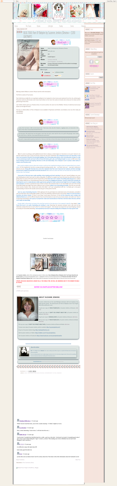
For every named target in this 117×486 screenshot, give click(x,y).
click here (67, 324)
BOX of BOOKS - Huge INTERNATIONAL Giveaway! (94, 89)
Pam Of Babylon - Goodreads (55, 61)
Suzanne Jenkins (52, 59)
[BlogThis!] (31, 371)
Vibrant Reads (90, 136)
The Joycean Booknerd (92, 145)
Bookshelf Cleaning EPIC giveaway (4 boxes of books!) (95, 105)
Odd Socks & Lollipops (92, 126)
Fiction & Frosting (90, 139)
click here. (75, 317)
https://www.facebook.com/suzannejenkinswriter (49, 335)
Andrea (100, 39)
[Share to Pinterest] (35, 371)
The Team (28, 26)
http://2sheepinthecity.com (42, 330)
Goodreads (51, 361)
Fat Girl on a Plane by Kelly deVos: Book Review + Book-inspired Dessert (93, 142)
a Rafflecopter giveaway (22, 291)
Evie (95, 39)
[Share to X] (32, 371)
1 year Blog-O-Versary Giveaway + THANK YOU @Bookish (95, 97)
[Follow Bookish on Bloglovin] (94, 67)
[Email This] (29, 371)
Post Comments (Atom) (28, 462)
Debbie (97, 40)
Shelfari (54, 361)
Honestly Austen (90, 131)
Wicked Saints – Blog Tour (92, 137)
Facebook (46, 361)
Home (16, 26)
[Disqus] (48, 397)
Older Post (77, 459)
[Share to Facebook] (34, 371)
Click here (45, 314)
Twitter (43, 361)
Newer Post (19, 459)
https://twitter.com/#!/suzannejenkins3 (45, 333)
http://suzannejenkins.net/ (53, 327)
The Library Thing (60, 361)
